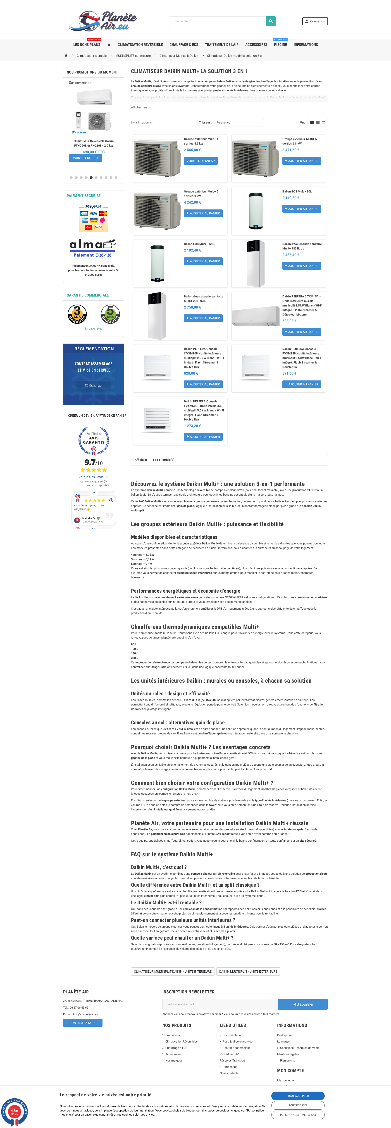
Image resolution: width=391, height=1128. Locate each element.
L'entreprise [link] (284, 1035)
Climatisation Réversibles (181, 1041)
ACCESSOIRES (256, 44)
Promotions (172, 1035)
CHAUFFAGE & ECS (183, 44)
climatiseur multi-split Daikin (260, 97)
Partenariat (230, 1067)
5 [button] (91, 177)
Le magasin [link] (284, 1041)
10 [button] (116, 177)
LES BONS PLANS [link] (87, 43)
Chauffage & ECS (176, 1048)
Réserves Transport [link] (232, 1060)
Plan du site (287, 1060)
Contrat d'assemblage (236, 1048)
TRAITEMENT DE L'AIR (221, 44)
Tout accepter (298, 1095)
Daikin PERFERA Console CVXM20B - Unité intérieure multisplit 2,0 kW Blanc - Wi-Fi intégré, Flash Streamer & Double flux (204, 358)
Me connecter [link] (286, 1080)
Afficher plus (141, 107)
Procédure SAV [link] (229, 1054)
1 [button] (71, 177)
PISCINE (280, 43)
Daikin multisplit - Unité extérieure (248, 971)
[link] (315, 21)
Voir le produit (85, 158)
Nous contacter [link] (229, 1073)
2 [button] (76, 177)
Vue (302, 122)
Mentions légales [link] (288, 1054)
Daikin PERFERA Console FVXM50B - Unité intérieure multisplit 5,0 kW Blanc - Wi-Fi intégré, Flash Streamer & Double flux (204, 410)
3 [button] (81, 177)
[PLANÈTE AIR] (103, 21)
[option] (94, 126)
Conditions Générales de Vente (299, 1048)
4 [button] (86, 177)
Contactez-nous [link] (82, 1023)
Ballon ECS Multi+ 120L (199, 244)
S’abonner (305, 1004)
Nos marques (174, 1060)
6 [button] (96, 177)
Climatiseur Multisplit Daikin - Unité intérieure (173, 971)
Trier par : (205, 122)
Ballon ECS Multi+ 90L (297, 191)
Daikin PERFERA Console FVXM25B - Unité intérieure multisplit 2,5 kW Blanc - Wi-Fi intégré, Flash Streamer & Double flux (302, 358)
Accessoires (173, 1054)
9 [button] (111, 177)
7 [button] (101, 177)
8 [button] (106, 177)
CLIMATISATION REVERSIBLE (140, 44)
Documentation (232, 1035)
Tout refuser (298, 1105)
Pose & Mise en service (238, 1041)
